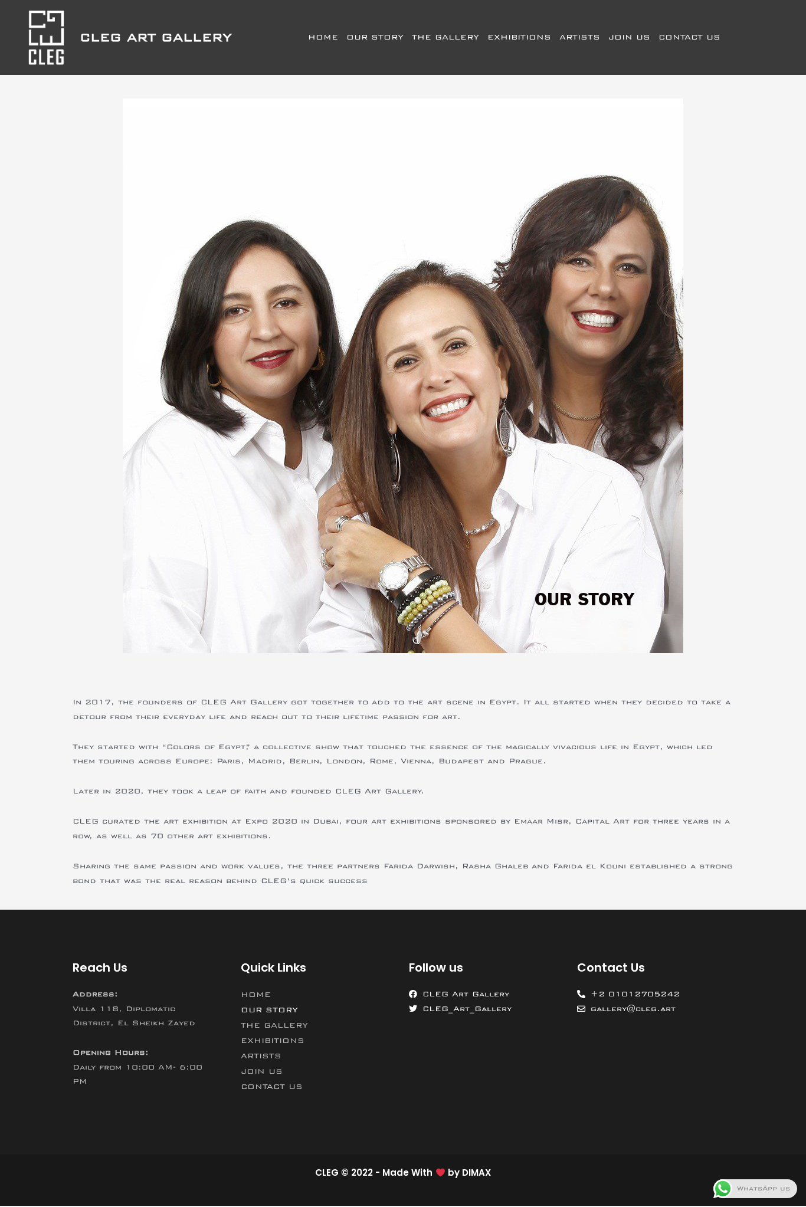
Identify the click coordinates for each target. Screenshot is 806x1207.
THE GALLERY (445, 37)
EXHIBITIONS (519, 37)
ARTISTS (579, 37)
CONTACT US (689, 37)
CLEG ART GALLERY (156, 37)
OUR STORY (375, 37)
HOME (323, 37)
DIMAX (476, 1172)
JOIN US (629, 37)
